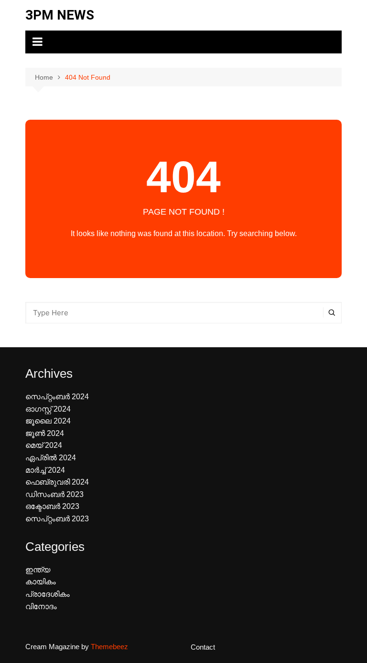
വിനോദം (41, 606)
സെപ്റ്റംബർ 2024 (57, 397)
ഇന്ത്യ (37, 570)
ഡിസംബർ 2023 (54, 494)
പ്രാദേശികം (47, 594)
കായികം (40, 582)
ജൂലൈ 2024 (48, 421)
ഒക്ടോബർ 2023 (52, 506)
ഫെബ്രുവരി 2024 (57, 482)
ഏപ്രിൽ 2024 (50, 458)
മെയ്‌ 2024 (43, 445)
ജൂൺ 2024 (44, 433)
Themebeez (109, 646)
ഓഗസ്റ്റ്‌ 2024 (48, 409)
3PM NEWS (59, 15)
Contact (203, 647)
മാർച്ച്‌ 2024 (45, 470)
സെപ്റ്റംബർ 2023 (57, 519)
